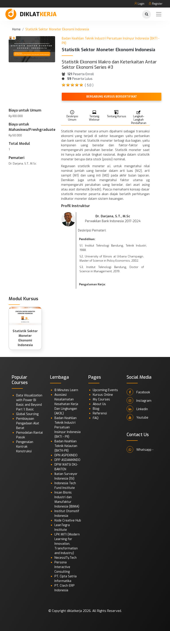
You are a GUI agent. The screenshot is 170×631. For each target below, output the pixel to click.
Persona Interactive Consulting (62, 567)
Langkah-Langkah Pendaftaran (138, 119)
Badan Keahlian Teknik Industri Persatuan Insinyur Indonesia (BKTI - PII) (67, 427)
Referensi (100, 413)
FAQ (96, 418)
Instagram (143, 401)
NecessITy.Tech (65, 558)
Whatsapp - (144, 450)
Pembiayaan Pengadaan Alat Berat (27, 423)
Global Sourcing (27, 414)
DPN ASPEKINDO (65, 455)
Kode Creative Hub (67, 520)
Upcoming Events (105, 390)
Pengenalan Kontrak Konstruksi (24, 446)
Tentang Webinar (94, 118)
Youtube (141, 417)
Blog (96, 409)
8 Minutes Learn (66, 390)
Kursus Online (103, 395)
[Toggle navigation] (159, 14)
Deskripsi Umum (72, 118)
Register (156, 4)
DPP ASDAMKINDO (67, 460)
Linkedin (141, 409)
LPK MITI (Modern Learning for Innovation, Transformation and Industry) (67, 543)
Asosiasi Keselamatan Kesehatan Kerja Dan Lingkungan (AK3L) (66, 404)
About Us (99, 404)
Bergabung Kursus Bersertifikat (111, 96)
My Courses (101, 399)
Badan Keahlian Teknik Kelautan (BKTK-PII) (65, 446)
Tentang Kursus (116, 116)
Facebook (142, 392)
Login (140, 4)
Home (16, 29)
